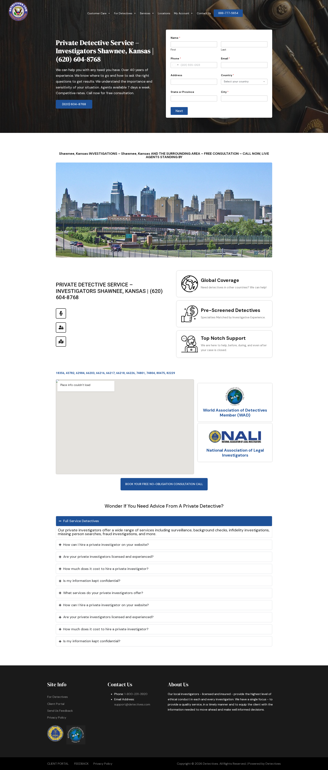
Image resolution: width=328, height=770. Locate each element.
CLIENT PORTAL (58, 764)
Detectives (273, 764)
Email (225, 58)
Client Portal (55, 704)
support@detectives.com (132, 704)
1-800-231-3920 (135, 694)
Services (145, 13)
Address (176, 75)
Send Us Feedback (60, 711)
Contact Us (204, 13)
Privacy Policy (56, 718)
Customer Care (96, 13)
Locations (164, 13)
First (173, 49)
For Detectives (123, 13)
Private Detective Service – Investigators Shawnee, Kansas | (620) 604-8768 (105, 51)
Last (223, 49)
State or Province (182, 92)
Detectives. (211, 764)
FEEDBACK (81, 764)
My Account (181, 13)
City (225, 92)
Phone (176, 58)
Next (179, 111)
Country (227, 75)
